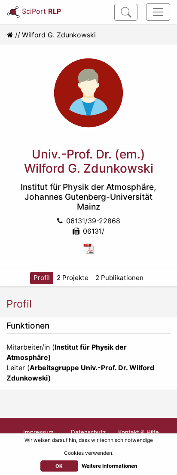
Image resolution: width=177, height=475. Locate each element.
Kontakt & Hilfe (138, 432)
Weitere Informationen (109, 466)
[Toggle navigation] (158, 12)
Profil (42, 278)
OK (59, 466)
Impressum (38, 432)
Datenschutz (88, 432)
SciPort (41, 11)
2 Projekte (72, 278)
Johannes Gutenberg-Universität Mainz (88, 202)
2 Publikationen (119, 278)
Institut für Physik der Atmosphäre (87, 187)
